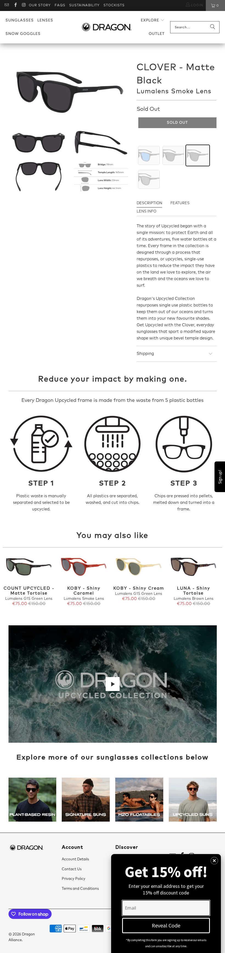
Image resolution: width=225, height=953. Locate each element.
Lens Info (146, 211)
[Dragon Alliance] (106, 27)
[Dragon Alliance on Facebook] (15, 5)
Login (196, 5)
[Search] (213, 27)
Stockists (114, 5)
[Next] (217, 583)
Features (180, 203)
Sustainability (84, 5)
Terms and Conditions (80, 889)
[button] (153, 20)
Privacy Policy (73, 879)
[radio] (149, 155)
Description (149, 203)
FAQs (60, 5)
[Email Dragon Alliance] (6, 5)
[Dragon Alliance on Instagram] (23, 5)
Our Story (40, 5)
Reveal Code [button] (166, 925)
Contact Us (71, 869)
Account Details (75, 859)
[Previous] (7, 583)
